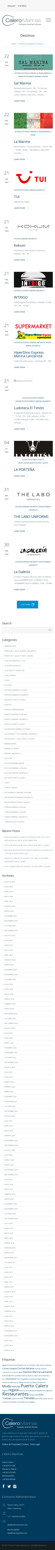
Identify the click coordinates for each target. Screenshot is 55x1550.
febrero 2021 (9, 1135)
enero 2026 (9, 911)
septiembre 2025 (11, 930)
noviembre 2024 (11, 974)
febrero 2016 (9, 1311)
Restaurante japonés (44, 1391)
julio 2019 (8, 1179)
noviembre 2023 (11, 1013)
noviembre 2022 (11, 1052)
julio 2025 (8, 940)
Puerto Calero (10, 787)
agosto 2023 (9, 1028)
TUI (17, 196)
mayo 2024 (8, 994)
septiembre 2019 (11, 1174)
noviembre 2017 (11, 1257)
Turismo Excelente (9, 1402)
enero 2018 (9, 1253)
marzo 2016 (9, 1306)
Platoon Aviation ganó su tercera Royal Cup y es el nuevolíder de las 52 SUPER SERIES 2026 (27, 838)
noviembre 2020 (11, 1140)
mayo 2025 (8, 950)
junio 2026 (8, 891)
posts (7, 783)
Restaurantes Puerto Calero (36, 463)
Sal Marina (22, 83)
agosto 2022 (9, 1067)
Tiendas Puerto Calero (14, 822)
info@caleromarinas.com (17, 1524)
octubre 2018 (10, 1214)
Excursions (11, 1378)
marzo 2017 (9, 1287)
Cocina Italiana (25, 1368)
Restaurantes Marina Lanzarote (37, 401)
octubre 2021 (10, 1106)
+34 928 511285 (8, 1465)
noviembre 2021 (11, 1101)
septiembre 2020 (11, 1145)
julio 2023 (8, 1033)
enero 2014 (9, 1350)
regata (13, 1389)
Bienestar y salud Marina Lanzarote (20, 651)
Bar (34, 1365)
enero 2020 (9, 1165)
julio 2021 (8, 1121)
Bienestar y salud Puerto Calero (18, 656)
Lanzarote (33, 1379)
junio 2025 (8, 945)
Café (37, 1365)
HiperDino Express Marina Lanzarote (29, 354)
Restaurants (33, 1395)
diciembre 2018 (10, 1204)
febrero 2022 (9, 1087)
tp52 (37, 1399)
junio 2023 (8, 1038)
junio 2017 (8, 1272)
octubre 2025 (10, 926)
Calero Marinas (45, 1365)
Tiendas (29, 1398)
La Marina (22, 141)
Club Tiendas (10, 675)
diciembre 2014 (10, 1331)
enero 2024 (9, 1009)
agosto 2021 (9, 1116)
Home (13, 44)
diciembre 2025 (10, 916)
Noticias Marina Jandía (14, 763)
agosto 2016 (9, 1292)
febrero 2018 (9, 1248)
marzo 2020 (9, 1160)
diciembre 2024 (10, 970)
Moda (6, 1386)
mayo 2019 (8, 1184)
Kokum (19, 245)
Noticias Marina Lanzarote (16, 773)
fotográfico (24, 1379)
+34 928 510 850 (18, 1516)
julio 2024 (8, 984)
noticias (15, 1386)
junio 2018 (8, 1228)
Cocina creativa (9, 1368)
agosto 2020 (9, 1150)
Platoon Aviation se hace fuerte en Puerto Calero (26, 845)
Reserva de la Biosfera (27, 1391)
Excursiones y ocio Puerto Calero (19, 739)
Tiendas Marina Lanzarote (15, 817)
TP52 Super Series (46, 1399)
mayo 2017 (8, 1277)
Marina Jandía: (8, 1475)
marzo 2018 (9, 1243)
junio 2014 (8, 1345)
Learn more (19, 100)
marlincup (28, 1382)
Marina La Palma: (9, 1469)
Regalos (5, 1391)
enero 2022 (9, 1092)
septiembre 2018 (11, 1218)
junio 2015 (8, 1316)
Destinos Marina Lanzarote (33, 190)
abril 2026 (8, 901)
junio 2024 (8, 989)
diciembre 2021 (10, 1096)
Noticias (8, 758)
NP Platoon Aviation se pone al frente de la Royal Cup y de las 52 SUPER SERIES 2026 (28, 851)
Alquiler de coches (25, 1365)
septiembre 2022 (11, 1062)
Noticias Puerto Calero (14, 778)
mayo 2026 (8, 896)
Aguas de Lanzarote (9, 1365)
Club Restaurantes (12, 665)
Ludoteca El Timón (29, 407)
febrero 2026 (9, 906)
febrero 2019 (9, 1194)
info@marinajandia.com (17, 1533)
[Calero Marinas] (21, 20)
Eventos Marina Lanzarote (16, 719)
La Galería (22, 571)
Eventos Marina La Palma (15, 714)
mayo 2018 (8, 1233)
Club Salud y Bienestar (14, 670)
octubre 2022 (10, 1057)
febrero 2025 (9, 960)
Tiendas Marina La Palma (15, 807)
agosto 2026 (9, 882)
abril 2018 (8, 1238)
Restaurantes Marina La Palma (35, 76)
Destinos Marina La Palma (32, 73)
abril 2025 (8, 955)
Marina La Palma (11, 748)
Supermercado (17, 1399)
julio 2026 (8, 887)
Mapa (39, 1379)
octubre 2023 (10, 1018)
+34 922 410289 (8, 1472)
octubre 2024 (10, 979)
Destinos (18, 73)
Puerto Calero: (8, 1462)
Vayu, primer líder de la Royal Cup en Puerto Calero (27, 866)
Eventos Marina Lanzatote (37, 1372)
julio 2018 (8, 1223)
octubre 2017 (10, 1262)
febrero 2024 (9, 1004)
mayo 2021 (8, 1131)
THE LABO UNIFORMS (31, 516)
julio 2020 (8, 1155)
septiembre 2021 (11, 1111)
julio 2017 (8, 1267)
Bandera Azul (10, 646)
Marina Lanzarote (29, 239)
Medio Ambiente (38, 1382)
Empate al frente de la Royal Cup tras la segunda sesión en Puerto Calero (26, 860)
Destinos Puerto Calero (15, 700)
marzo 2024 (9, 999)
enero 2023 (9, 1043)
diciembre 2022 (10, 1048)
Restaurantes (15, 1394)
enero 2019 (9, 1199)
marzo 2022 (9, 1082)
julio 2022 (8, 1072)
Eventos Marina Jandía (14, 709)
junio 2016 (8, 1296)
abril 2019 (8, 1189)
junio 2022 (8, 1077)
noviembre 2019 (11, 1170)
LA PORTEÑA (24, 469)
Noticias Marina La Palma (15, 768)
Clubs (6, 680)
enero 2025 (9, 965)
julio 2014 (8, 1340)
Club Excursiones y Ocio (15, 661)
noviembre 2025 (11, 921)
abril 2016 (8, 1301)
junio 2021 (8, 1126)
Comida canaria (40, 1369)
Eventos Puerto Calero (14, 724)
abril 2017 (8, 1282)
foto (18, 1379)
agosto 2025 (9, 935)
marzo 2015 (9, 1326)
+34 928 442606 (8, 1479)
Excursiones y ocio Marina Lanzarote (20, 734)
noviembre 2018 (11, 1209)
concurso (5, 1372)
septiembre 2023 (11, 1023)
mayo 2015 (8, 1321)
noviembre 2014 (11, 1336)
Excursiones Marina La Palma (17, 729)
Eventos (8, 704)
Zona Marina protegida (26, 1402)
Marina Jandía (10, 744)
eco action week (16, 1372)
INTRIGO (21, 297)
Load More (25, 604)
